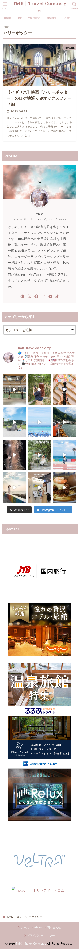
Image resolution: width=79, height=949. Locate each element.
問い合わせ (54, 927)
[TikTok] (57, 296)
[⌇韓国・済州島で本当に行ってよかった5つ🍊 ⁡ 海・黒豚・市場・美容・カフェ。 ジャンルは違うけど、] (39, 455)
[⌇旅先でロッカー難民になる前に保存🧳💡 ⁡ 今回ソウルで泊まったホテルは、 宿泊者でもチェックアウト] (39, 487)
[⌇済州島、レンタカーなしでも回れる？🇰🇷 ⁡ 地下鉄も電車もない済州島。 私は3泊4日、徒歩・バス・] (64, 455)
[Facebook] (36, 296)
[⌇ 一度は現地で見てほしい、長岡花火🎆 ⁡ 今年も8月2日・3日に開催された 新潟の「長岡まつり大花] (14, 455)
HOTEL (67, 18)
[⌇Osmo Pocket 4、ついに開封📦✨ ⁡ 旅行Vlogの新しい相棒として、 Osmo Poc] (64, 389)
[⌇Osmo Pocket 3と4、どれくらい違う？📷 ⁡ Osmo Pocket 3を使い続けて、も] (39, 389)
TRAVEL (51, 18)
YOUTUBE (34, 18)
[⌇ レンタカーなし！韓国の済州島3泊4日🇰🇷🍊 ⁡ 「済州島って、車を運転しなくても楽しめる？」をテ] (39, 422)
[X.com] (29, 296)
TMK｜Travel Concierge (39, 6)
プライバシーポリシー (41, 935)
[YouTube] (50, 296)
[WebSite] (22, 296)
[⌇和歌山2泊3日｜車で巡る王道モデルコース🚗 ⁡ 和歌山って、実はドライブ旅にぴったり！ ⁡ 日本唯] (64, 422)
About (38, 927)
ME (20, 18)
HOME (8, 18)
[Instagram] (44, 296)
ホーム (24, 927)
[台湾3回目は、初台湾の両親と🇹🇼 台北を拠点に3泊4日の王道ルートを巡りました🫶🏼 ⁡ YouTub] (64, 487)
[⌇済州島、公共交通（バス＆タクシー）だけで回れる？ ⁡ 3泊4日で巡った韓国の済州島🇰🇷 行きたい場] (14, 422)
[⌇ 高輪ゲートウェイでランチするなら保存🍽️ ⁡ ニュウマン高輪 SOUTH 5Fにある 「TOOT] (14, 389)
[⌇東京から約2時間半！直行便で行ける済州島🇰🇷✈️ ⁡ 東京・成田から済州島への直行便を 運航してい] (14, 487)
